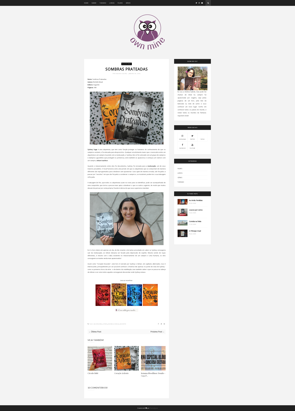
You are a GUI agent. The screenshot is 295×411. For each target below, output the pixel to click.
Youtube (192, 148)
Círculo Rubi (93, 373)
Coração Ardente (121, 373)
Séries (128, 3)
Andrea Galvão (122, 73)
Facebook (182, 148)
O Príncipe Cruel (195, 231)
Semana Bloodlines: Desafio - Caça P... (153, 374)
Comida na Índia (195, 221)
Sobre (94, 3)
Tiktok (202, 139)
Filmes (120, 3)
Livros (111, 3)
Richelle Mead (113, 324)
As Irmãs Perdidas (196, 200)
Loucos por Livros (196, 210)
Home (86, 3)
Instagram (182, 139)
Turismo (103, 3)
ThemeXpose (154, 408)
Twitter (192, 139)
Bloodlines (126, 64)
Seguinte (123, 324)
